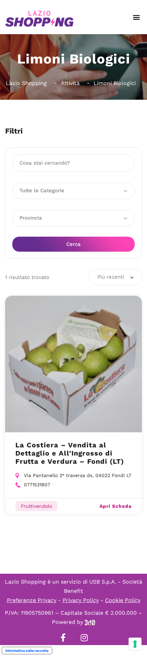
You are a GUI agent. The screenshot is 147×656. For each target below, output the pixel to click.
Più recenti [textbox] (110, 277)
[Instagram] (84, 637)
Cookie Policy (123, 600)
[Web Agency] (90, 622)
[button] (136, 17)
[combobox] (115, 277)
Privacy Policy (81, 600)
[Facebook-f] (63, 637)
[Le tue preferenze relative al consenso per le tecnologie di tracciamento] (135, 644)
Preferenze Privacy (31, 600)
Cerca (73, 244)
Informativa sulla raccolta (27, 650)
